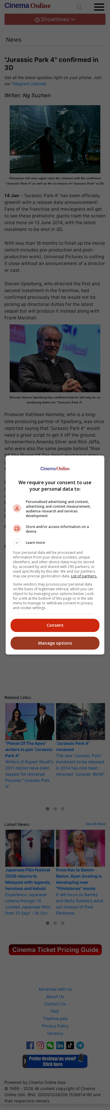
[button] (55, 543)
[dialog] (55, 555)
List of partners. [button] (84, 576)
